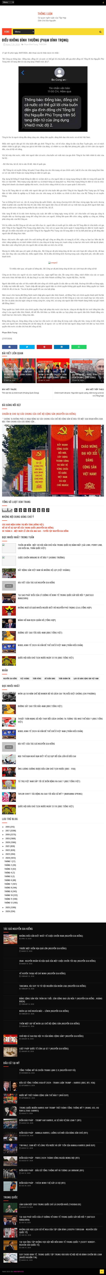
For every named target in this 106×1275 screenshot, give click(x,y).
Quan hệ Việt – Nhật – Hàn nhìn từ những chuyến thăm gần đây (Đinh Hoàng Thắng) (53, 374)
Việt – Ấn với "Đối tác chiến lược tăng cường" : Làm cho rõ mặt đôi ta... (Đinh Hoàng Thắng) (18, 373)
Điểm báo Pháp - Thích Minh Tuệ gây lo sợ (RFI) (42, 1182)
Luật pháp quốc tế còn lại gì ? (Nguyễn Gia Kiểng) (44, 1048)
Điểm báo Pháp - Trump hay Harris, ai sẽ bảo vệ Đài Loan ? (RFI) (50, 1120)
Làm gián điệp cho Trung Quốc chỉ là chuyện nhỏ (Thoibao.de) (50, 1204)
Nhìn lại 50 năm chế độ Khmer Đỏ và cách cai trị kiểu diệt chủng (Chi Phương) (57, 693)
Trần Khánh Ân (64, 678)
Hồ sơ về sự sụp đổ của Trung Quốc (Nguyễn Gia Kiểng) (28, 527)
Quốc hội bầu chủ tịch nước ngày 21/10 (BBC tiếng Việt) (46, 657)
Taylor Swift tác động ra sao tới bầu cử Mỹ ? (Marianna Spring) (50, 793)
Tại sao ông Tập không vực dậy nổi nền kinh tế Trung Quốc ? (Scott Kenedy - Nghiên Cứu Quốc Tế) (57, 1243)
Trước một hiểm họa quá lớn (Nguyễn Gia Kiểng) (43, 948)
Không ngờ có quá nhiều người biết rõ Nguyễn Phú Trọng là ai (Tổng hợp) (55, 607)
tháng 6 (8, 880)
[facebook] (103, 3)
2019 (8, 838)
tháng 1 (8, 861)
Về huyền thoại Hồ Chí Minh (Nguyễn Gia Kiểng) (42, 973)
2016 (8, 826)
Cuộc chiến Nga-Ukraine (82, 362)
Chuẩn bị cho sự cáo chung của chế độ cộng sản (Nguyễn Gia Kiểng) (39, 414)
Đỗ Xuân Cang (50, 678)
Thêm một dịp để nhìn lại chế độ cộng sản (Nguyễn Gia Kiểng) (49, 1023)
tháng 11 (8, 898)
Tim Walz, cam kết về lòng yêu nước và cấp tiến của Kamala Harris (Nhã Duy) (57, 1145)
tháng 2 (8, 864)
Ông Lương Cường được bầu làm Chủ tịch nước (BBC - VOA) (46, 768)
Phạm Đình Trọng (31, 44)
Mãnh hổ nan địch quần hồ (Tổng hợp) (37, 620)
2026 (8, 911)
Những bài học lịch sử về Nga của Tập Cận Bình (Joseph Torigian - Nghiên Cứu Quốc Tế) (58, 1231)
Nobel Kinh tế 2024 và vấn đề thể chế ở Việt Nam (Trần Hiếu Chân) (50, 645)
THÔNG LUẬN (45, 14)
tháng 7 (8, 883)
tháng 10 (8, 895)
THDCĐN (43, 44)
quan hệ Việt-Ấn (11, 362)
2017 (8, 830)
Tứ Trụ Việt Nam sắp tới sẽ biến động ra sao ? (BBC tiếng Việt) (49, 781)
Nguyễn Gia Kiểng (10, 678)
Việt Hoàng (24, 678)
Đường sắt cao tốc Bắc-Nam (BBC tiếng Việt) (40, 632)
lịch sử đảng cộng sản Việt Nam (86, 678)
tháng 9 (8, 891)
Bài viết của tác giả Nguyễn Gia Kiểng (36, 582)
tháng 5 (8, 876)
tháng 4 (8, 872)
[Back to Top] (102, 1271)
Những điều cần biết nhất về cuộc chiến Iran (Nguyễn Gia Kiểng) (51, 935)
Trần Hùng (37, 678)
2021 (8, 846)
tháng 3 (8, 868)
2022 (8, 850)
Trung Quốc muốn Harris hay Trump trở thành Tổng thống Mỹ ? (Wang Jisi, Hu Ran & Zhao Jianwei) (59, 1109)
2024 (8, 857)
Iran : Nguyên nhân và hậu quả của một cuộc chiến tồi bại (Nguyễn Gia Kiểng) (57, 960)
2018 (8, 834)
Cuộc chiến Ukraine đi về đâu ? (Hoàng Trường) (41, 557)
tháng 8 (8, 887)
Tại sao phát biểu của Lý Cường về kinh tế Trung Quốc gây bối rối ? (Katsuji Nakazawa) (57, 1218)
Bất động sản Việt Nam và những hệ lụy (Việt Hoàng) (44, 569)
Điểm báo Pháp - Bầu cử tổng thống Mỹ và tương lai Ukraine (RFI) (51, 1170)
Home (6, 31)
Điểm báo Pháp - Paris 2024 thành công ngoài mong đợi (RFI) (49, 1157)
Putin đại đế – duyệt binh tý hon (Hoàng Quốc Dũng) (86, 376)
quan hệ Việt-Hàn (45, 362)
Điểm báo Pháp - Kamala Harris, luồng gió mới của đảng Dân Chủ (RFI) (53, 1132)
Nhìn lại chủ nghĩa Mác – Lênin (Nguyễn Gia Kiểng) (44, 1010)
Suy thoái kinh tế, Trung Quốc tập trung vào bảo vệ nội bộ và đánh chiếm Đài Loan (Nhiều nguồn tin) (60, 1256)
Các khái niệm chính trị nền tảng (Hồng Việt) (23, 524)
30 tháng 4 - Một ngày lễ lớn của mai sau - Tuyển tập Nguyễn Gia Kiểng (35, 530)
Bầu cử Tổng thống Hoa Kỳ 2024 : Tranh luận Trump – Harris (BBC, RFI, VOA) (57, 1082)
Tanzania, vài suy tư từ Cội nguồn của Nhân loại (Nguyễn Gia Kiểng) (52, 985)
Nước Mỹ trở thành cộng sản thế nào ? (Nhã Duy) (43, 1095)
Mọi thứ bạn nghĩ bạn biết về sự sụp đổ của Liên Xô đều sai (47, 756)
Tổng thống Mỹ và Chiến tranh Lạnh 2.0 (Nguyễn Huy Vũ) (47, 1070)
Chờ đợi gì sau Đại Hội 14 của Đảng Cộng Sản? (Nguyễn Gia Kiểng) (51, 1035)
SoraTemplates (18, 1271)
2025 (8, 907)
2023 (8, 853)
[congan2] (52, 263)
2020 (8, 842)
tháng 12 (8, 902)
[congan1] (53, 131)
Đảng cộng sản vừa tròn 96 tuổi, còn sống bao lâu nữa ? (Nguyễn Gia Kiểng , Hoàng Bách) (60, 1000)
